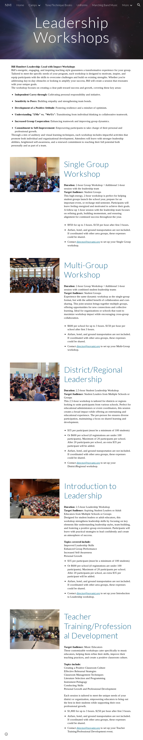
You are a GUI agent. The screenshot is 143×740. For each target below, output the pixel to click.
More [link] (125, 5)
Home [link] (20, 5)
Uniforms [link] (82, 5)
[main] (71, 29)
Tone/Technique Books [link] (58, 5)
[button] (139, 5)
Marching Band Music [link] (105, 5)
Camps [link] (33, 5)
